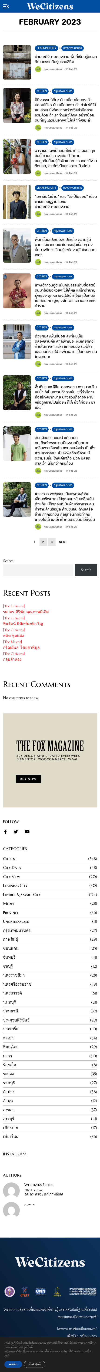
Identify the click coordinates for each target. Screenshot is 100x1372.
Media (8, 903)
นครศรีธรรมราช (17, 984)
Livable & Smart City (22, 894)
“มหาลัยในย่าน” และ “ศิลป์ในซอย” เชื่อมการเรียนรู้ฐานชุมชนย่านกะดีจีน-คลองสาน (66, 201)
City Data (12, 867)
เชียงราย (10, 1127)
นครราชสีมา (14, 975)
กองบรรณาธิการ (53, 69)
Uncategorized (16, 921)
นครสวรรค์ (12, 993)
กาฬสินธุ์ (10, 939)
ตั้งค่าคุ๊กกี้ (34, 1364)
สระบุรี (8, 1118)
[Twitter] (16, 831)
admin (29, 1204)
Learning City (46, 48)
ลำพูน (8, 1100)
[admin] (11, 1210)
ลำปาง (8, 1091)
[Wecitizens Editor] (11, 1190)
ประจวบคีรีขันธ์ (16, 1020)
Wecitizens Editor (38, 1184)
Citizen (42, 91)
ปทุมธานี (10, 1011)
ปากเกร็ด (11, 1029)
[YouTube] (27, 831)
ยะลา (7, 1056)
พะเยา (8, 1038)
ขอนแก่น (11, 948)
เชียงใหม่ (10, 1136)
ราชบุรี (9, 1082)
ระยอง (8, 1073)
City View (11, 876)
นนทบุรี (9, 1002)
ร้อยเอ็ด (9, 1064)
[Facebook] (5, 831)
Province (11, 912)
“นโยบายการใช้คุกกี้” (15, 1351)
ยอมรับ (13, 1364)
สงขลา (9, 1109)
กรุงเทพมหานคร (72, 48)
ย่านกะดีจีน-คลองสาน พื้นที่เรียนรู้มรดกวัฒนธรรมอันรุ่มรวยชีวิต (66, 59)
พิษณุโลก (11, 1046)
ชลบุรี (8, 966)
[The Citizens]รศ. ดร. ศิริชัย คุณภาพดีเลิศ (43, 1192)
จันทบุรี (9, 957)
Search (8, 560)
